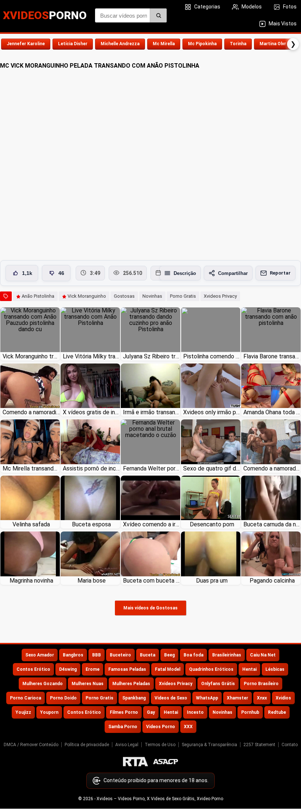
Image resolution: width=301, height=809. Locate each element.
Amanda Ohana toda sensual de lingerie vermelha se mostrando (272, 412)
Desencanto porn (212, 524)
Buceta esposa (91, 524)
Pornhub (250, 712)
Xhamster (237, 698)
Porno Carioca (25, 698)
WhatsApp (207, 698)
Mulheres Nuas (88, 683)
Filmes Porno (124, 712)
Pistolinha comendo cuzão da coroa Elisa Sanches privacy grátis (211, 356)
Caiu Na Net (263, 655)
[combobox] (131, 15)
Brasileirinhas (226, 655)
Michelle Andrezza (120, 43)
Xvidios (283, 698)
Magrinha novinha (31, 580)
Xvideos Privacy (220, 296)
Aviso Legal (126, 744)
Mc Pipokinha (202, 43)
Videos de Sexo (171, 698)
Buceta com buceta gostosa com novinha (151, 580)
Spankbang (134, 698)
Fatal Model (167, 669)
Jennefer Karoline (26, 43)
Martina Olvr (273, 43)
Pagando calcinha (272, 580)
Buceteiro (120, 655)
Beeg (169, 655)
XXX (188, 726)
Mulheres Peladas (131, 683)
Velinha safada (31, 524)
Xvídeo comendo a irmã (151, 524)
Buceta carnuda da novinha (272, 524)
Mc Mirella (164, 43)
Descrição (185, 273)
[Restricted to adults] (135, 761)
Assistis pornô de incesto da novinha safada (91, 468)
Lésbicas (274, 669)
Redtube (277, 712)
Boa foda (193, 655)
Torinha (238, 43)
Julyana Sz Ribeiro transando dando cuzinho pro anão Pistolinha (151, 356)
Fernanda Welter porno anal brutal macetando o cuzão (151, 468)
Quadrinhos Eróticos (211, 669)
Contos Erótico (33, 669)
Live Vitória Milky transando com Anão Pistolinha (91, 356)
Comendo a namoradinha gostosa (31, 412)
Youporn (49, 712)
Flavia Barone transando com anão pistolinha (272, 356)
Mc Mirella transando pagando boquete (31, 468)
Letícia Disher (72, 43)
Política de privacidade (87, 744)
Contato (290, 744)
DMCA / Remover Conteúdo (31, 744)
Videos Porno (160, 726)
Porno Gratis (183, 296)
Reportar (280, 273)
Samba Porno (122, 726)
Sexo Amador (39, 655)
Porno (45, 15)
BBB (96, 655)
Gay (151, 712)
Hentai (249, 669)
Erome (92, 669)
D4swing (68, 669)
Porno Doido (63, 698)
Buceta (147, 655)
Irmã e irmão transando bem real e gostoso (151, 412)
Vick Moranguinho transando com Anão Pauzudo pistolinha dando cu (31, 356)
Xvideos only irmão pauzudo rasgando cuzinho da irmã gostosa (211, 412)
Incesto (195, 712)
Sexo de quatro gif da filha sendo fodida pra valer (211, 468)
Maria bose (91, 580)
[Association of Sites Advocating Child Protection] (165, 761)
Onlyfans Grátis (218, 683)
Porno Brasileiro (261, 683)
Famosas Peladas (127, 669)
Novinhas (152, 296)
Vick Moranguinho (87, 296)
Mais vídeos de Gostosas (150, 608)
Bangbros (73, 655)
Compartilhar (233, 273)
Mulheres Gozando (42, 683)
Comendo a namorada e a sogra (272, 468)
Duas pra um (212, 580)
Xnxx (262, 698)
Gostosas (124, 296)
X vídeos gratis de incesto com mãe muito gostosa (91, 412)
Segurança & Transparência (209, 744)
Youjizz (23, 712)
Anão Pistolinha (38, 296)
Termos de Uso (160, 744)
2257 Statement (259, 744)
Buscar (158, 15)
